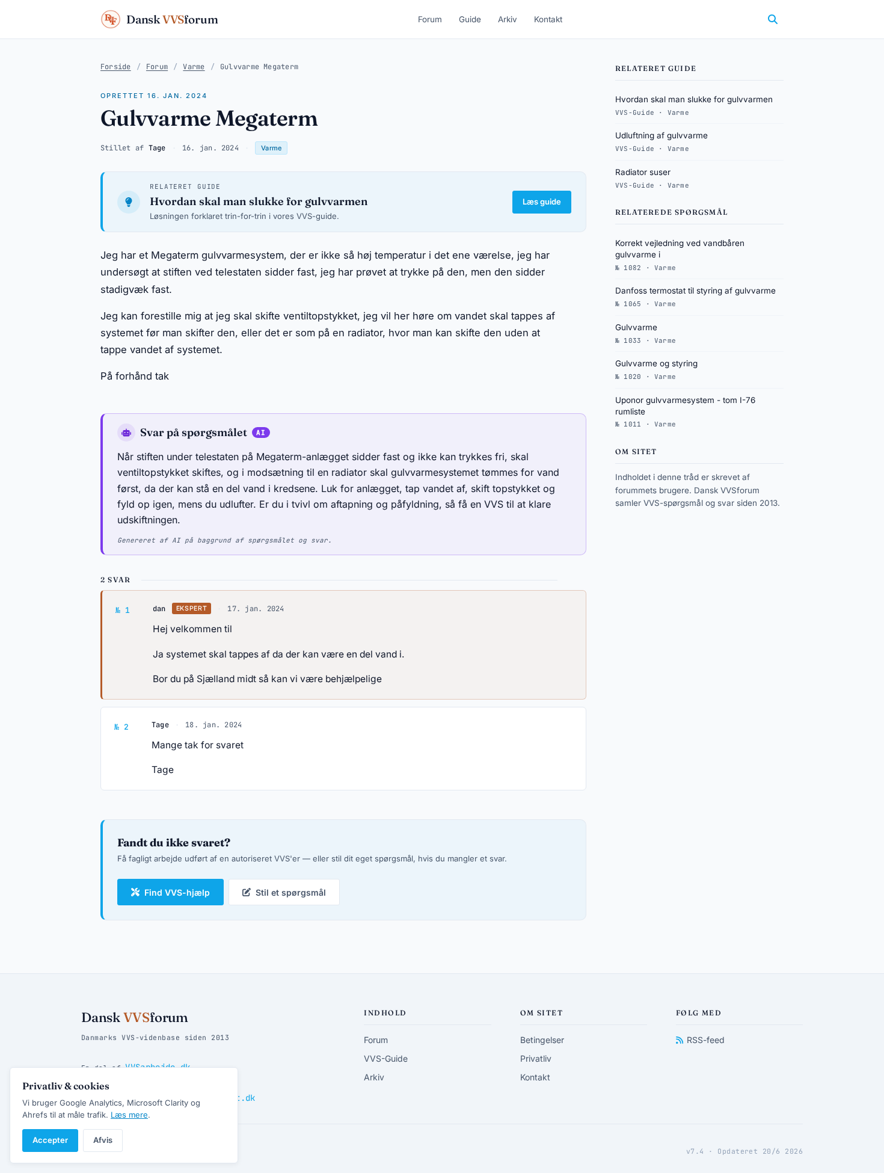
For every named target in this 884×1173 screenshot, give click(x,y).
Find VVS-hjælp (177, 892)
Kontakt (548, 19)
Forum (430, 19)
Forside (115, 67)
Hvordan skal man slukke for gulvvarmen (259, 201)
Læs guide (542, 201)
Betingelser (542, 1040)
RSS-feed (706, 1040)
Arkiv (507, 19)
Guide (470, 19)
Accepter (50, 1140)
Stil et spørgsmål (291, 892)
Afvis (102, 1140)
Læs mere (129, 1114)
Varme (193, 67)
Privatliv (535, 1058)
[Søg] (773, 19)
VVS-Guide (386, 1058)
